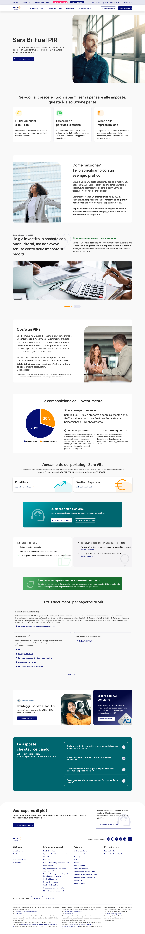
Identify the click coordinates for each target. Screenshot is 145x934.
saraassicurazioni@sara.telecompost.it (27, 912)
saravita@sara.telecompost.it (73, 912)
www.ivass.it (24, 924)
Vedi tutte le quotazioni (23, 487)
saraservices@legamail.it (114, 914)
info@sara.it (19, 914)
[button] (75, 306)
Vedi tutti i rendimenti (84, 487)
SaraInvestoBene (87, 550)
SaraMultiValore (87, 556)
